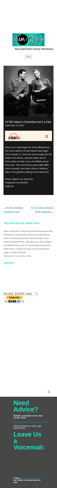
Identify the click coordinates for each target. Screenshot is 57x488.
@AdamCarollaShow (31, 478)
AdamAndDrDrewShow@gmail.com (30, 422)
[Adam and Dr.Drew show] (28, 40)
